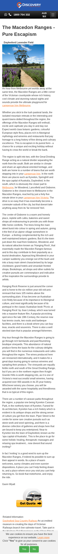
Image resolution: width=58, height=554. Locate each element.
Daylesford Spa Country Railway (20, 521)
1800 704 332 (22, 14)
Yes (24, 549)
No (34, 549)
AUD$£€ (44, 15)
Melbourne (8, 187)
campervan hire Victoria (35, 197)
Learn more (43, 537)
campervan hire (32, 173)
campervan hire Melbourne (16, 105)
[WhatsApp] (5, 14)
